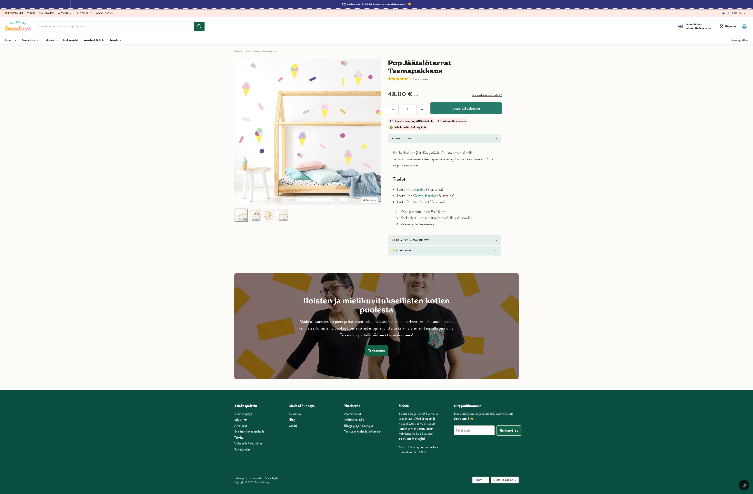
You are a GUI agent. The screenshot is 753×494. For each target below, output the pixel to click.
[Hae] (199, 26)
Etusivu (238, 51)
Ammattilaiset (105, 13)
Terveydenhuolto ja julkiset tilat (362, 431)
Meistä (114, 40)
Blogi (292, 419)
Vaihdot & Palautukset (248, 443)
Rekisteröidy (509, 430)
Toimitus (239, 437)
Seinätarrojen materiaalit (249, 431)
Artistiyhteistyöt (354, 419)
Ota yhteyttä (84, 13)
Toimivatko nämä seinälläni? (487, 95)
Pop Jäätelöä (415, 189)
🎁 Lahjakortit (14, 13)
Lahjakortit (240, 419)
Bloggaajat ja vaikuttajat (358, 425)
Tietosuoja (239, 478)
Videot (31, 13)
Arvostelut (65, 13)
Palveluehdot (242, 449)
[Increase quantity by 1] (422, 109)
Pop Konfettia (416, 202)
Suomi (479, 480)
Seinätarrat (47, 13)
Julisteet (50, 40)
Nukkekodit (70, 40)
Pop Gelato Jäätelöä (421, 196)
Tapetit (10, 40)
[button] (732, 13)
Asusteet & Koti (94, 40)
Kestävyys (295, 413)
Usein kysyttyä (738, 40)
